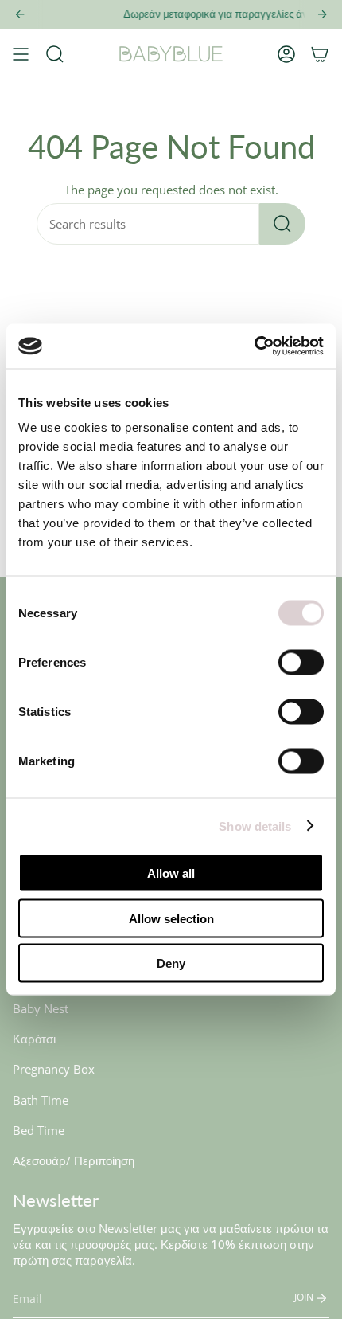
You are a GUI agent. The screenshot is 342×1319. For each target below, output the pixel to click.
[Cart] (319, 54)
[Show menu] (21, 54)
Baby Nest (40, 1008)
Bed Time (38, 1130)
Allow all (171, 873)
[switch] (301, 662)
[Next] (322, 14)
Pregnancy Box (54, 1069)
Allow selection (171, 918)
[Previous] (20, 14)
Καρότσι (34, 1039)
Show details (255, 825)
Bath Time (40, 1100)
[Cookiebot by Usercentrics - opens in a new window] (254, 346)
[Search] (282, 224)
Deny (171, 963)
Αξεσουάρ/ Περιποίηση (73, 1160)
